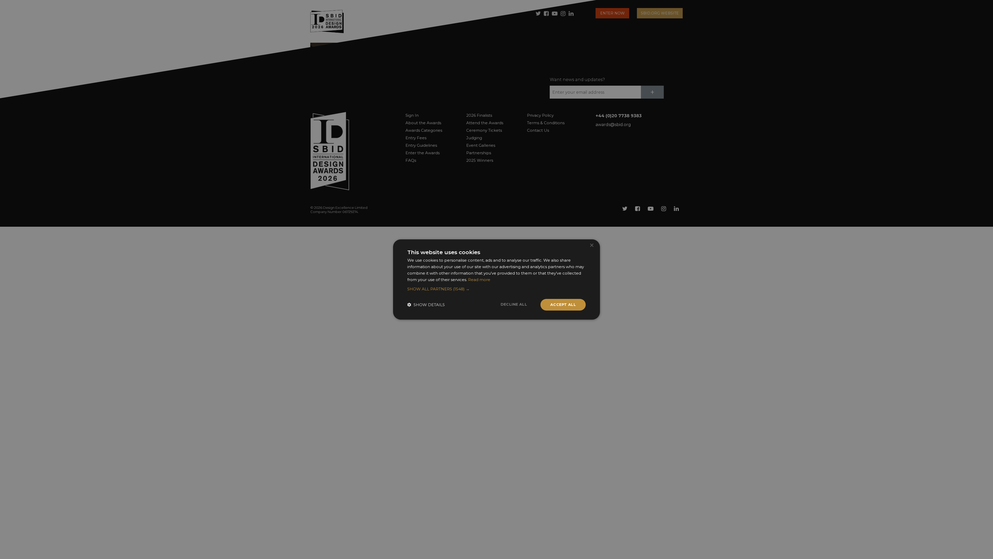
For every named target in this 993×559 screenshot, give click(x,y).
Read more (479, 279)
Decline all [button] (514, 304)
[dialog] (496, 279)
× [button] (591, 245)
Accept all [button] (563, 304)
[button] (496, 289)
